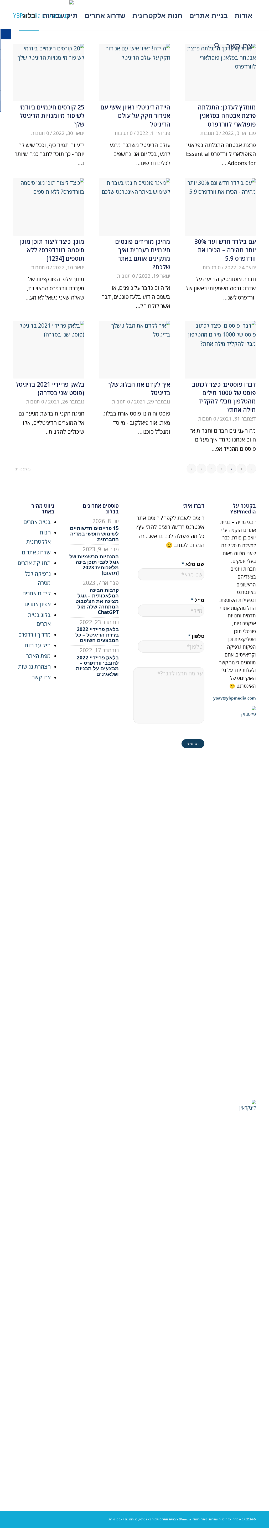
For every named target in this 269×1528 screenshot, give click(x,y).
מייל (197, 599)
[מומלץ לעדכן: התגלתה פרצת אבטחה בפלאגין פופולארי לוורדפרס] (220, 72)
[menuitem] (243, 15)
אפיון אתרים (37, 604)
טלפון (196, 635)
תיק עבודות (38, 645)
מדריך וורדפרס (34, 634)
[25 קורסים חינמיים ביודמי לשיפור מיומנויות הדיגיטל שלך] (48, 72)
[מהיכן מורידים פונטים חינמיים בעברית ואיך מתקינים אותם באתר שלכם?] (134, 207)
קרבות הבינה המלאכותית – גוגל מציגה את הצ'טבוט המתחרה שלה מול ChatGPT (97, 601)
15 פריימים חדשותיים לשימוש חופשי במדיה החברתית (94, 534)
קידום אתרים (36, 593)
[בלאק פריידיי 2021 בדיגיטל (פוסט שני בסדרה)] (48, 350)
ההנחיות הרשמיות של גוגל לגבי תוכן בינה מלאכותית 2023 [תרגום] (94, 564)
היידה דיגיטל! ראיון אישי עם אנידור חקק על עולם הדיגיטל (135, 115)
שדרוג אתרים (36, 552)
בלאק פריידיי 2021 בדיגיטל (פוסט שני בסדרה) (49, 388)
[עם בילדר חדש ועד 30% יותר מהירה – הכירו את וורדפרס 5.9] (220, 207)
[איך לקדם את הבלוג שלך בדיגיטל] (134, 350)
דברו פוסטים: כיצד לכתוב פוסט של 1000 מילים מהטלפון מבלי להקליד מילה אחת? (224, 397)
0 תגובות (209, 133)
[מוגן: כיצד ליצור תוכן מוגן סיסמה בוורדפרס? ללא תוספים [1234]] (48, 207)
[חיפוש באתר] (217, 46)
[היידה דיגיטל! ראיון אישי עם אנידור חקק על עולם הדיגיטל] (134, 72)
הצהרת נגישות (34, 666)
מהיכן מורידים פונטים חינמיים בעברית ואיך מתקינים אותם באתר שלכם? (142, 254)
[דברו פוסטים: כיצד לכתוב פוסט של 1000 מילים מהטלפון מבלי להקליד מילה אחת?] (220, 350)
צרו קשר (41, 677)
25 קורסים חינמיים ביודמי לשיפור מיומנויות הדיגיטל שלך (51, 115)
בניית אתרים (37, 522)
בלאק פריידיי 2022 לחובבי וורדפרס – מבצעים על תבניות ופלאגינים (97, 666)
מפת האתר (38, 655)
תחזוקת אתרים (34, 562)
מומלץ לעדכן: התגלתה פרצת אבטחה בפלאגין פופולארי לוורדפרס (227, 115)
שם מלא (193, 563)
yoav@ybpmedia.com (234, 698)
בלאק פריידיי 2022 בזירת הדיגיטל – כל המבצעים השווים (97, 635)
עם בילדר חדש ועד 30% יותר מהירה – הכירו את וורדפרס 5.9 (225, 250)
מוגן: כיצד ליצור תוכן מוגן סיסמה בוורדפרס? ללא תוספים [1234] (52, 250)
